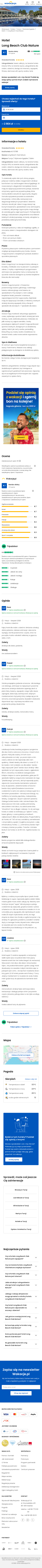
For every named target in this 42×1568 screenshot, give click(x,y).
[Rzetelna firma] (24, 1431)
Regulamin (6, 1473)
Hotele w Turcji (21, 1221)
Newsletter (6, 1527)
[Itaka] (4, 1549)
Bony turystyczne (8, 1518)
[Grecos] (36, 1543)
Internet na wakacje (9, 1514)
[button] (3, 16)
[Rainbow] (16, 1549)
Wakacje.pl (5, 29)
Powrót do (5, 114)
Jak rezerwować (8, 1459)
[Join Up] (16, 1543)
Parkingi (4, 1511)
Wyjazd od (5, 106)
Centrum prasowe (28, 1469)
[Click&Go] (23, 1549)
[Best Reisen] (4, 1543)
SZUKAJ (21, 130)
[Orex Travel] (10, 1549)
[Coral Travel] (10, 1543)
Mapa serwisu (7, 1476)
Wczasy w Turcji (21, 1190)
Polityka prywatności (9, 1466)
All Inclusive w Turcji (21, 1206)
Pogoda (4, 1507)
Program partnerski (28, 1462)
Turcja (19, 29)
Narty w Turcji (21, 1213)
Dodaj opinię (10, 87)
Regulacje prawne (8, 1483)
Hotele (13, 29)
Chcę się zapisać (21, 1393)
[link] (10, 3)
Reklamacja (6, 1480)
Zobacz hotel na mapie (21, 1055)
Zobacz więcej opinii (21, 1013)
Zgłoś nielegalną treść (10, 1490)
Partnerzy (24, 1456)
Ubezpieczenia (7, 1504)
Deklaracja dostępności (10, 1487)
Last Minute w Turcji (21, 1198)
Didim (4, 31)
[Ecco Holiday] (23, 1543)
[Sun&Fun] (29, 1549)
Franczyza (25, 1459)
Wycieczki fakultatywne (10, 1500)
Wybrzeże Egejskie (29, 29)
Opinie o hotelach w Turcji (21, 1229)
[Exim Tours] (29, 1543)
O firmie (5, 1462)
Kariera (23, 1466)
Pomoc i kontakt (8, 1456)
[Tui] (36, 1549)
